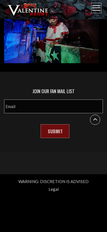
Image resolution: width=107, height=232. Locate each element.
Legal (54, 189)
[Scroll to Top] (95, 120)
